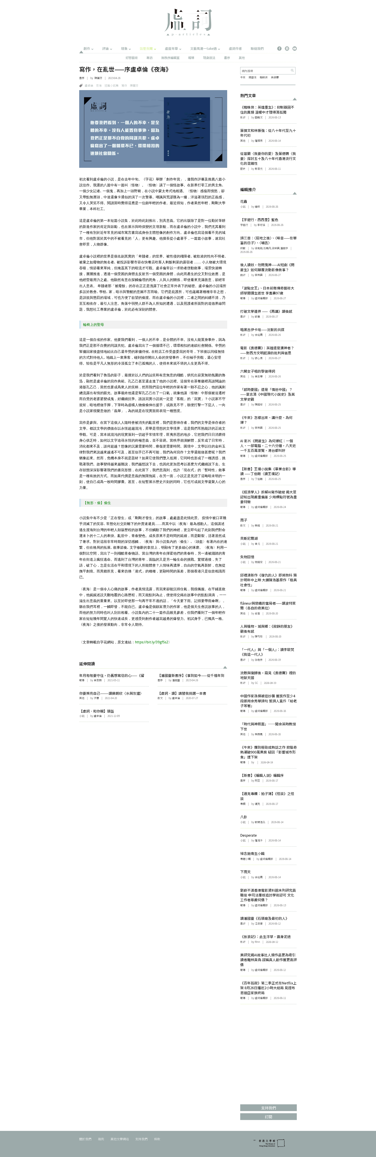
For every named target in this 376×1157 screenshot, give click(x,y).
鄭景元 (259, 168)
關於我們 (85, 1139)
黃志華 (259, 376)
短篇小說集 (111, 85)
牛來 (242, 77)
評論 (105, 48)
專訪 (149, 57)
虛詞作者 (235, 48)
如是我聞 (146, 48)
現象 (124, 48)
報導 (191, 57)
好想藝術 (132, 57)
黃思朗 (98, 680)
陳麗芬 (134, 85)
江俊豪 (259, 923)
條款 (157, 1139)
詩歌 (242, 248)
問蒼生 (253, 77)
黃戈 (257, 543)
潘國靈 (176, 680)
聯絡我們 (257, 48)
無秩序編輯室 (170, 57)
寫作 (124, 85)
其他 (242, 57)
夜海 (99, 85)
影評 (242, 117)
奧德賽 (275, 77)
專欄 (242, 804)
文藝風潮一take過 (203, 48)
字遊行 (244, 225)
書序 (227, 57)
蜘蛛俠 (264, 77)
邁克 (257, 804)
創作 (87, 48)
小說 (81, 716)
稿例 (101, 1139)
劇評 (242, 275)
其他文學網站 (120, 1139)
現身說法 (209, 57)
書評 (242, 316)
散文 (160, 698)
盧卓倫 (89, 85)
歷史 (242, 168)
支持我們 (141, 1139)
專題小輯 (245, 859)
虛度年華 (171, 48)
